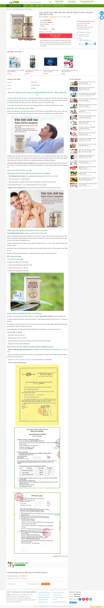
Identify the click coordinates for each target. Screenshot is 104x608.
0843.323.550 (86, 36)
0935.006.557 (16, 359)
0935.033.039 (86, 34)
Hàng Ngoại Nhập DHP (67, 606)
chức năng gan (48, 243)
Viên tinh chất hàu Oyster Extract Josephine (21, 98)
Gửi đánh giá (45, 584)
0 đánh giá (60, 16)
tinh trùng (23, 185)
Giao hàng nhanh (55, 35)
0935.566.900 (29, 359)
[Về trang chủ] (14, 2)
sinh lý (42, 156)
